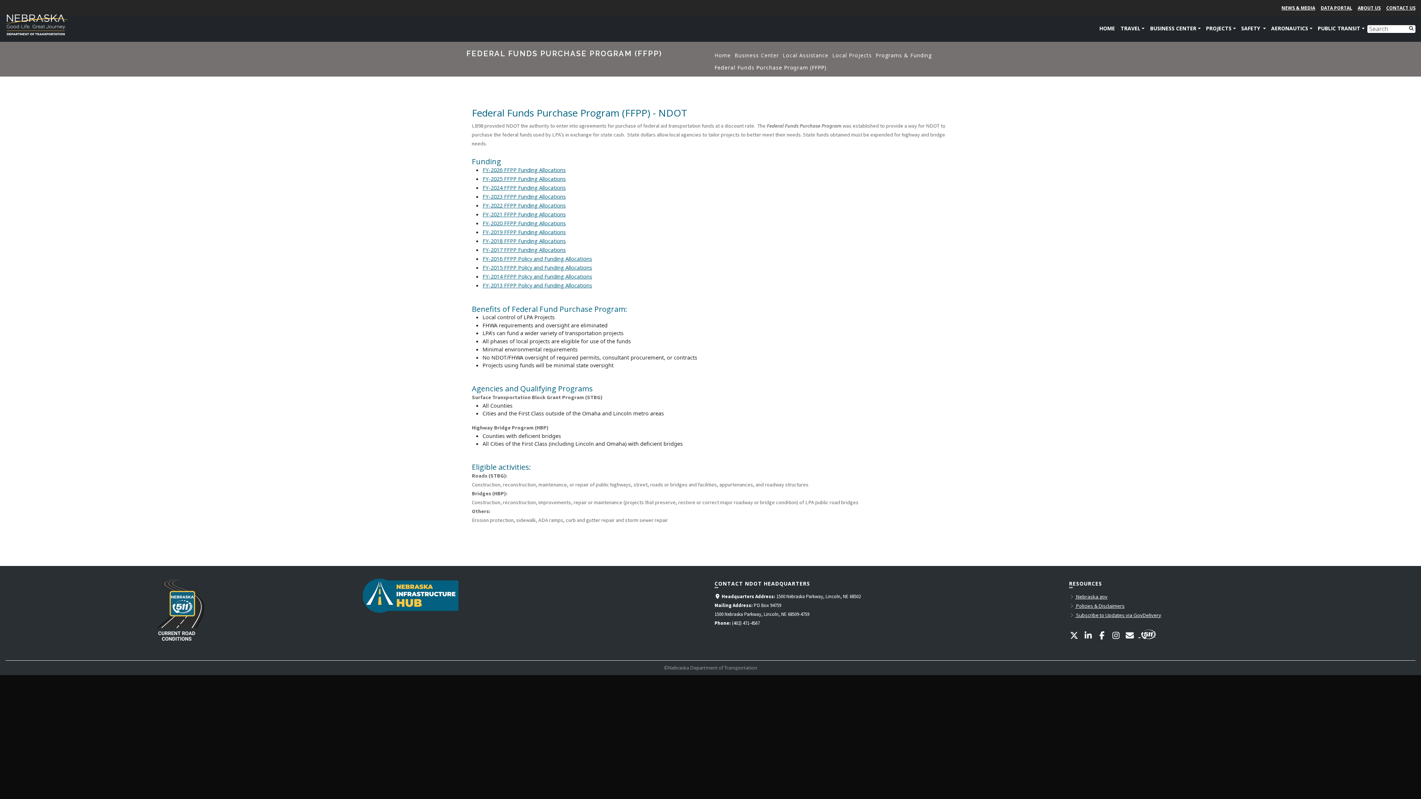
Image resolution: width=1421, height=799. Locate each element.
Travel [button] (1131, 28)
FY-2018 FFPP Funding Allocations (524, 241)
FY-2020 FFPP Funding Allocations (524, 223)
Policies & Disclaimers (1100, 606)
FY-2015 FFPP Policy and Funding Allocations (537, 267)
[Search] (1411, 28)
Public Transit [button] (1339, 28)
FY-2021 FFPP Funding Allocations (524, 214)
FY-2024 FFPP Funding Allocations (524, 187)
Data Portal (1336, 8)
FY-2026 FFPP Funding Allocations (524, 169)
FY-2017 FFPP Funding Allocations (524, 249)
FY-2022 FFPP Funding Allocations (524, 205)
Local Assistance (806, 55)
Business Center (757, 55)
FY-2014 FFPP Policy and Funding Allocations (537, 276)
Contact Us (1400, 8)
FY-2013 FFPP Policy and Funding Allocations (537, 285)
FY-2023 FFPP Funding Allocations (524, 196)
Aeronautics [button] (1289, 28)
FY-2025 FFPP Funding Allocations (524, 178)
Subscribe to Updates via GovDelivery (1118, 615)
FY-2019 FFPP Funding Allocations (524, 232)
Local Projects (852, 55)
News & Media (1298, 8)
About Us (1369, 8)
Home (1107, 28)
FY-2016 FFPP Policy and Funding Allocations (537, 258)
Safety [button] (1251, 28)
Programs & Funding (904, 55)
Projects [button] (1219, 28)
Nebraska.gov (1091, 596)
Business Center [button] (1173, 28)
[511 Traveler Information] (1147, 633)
